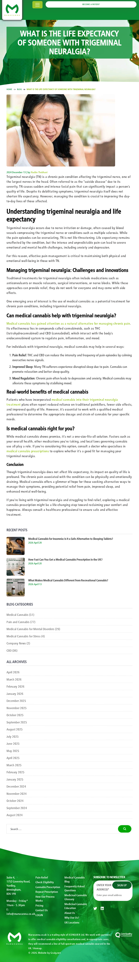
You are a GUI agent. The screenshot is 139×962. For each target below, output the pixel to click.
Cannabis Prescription (47, 887)
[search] (124, 829)
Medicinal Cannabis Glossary (75, 897)
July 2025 (13, 736)
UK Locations (71, 922)
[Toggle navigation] (37, 4)
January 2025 (15, 779)
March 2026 (14, 679)
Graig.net (55, 952)
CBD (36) (12, 650)
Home (9, 89)
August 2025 (15, 729)
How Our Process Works (44, 898)
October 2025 (15, 715)
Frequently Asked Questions (74, 888)
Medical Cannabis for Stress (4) (26, 636)
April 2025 (13, 758)
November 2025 (17, 708)
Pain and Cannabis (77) (21, 622)
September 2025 (17, 722)
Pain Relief (41, 877)
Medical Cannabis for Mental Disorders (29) (33, 629)
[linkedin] (102, 908)
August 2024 (15, 815)
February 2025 (15, 772)
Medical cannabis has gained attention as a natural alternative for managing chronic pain (68, 323)
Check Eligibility (44, 882)
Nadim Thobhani (39, 172)
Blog (19, 89)
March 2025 (14, 765)
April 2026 (13, 672)
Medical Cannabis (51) (20, 614)
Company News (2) (18, 643)
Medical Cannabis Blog (74, 879)
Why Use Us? (71, 917)
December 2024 (16, 786)
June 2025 (13, 743)
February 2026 (15, 686)
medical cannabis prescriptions (28, 451)
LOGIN (39, 915)
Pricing (39, 905)
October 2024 (15, 800)
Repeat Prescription (46, 891)
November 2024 (17, 793)
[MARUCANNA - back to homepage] (14, 938)
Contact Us (41, 910)
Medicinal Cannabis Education (75, 906)
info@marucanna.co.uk (21, 914)
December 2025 (16, 700)
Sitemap (37, 948)
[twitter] (95, 908)
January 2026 (15, 693)
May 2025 (13, 751)
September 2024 (17, 808)
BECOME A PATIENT (91, 4)
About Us (69, 913)
